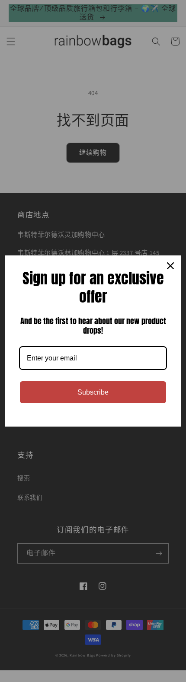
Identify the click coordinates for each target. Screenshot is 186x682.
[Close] (170, 265)
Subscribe (93, 392)
